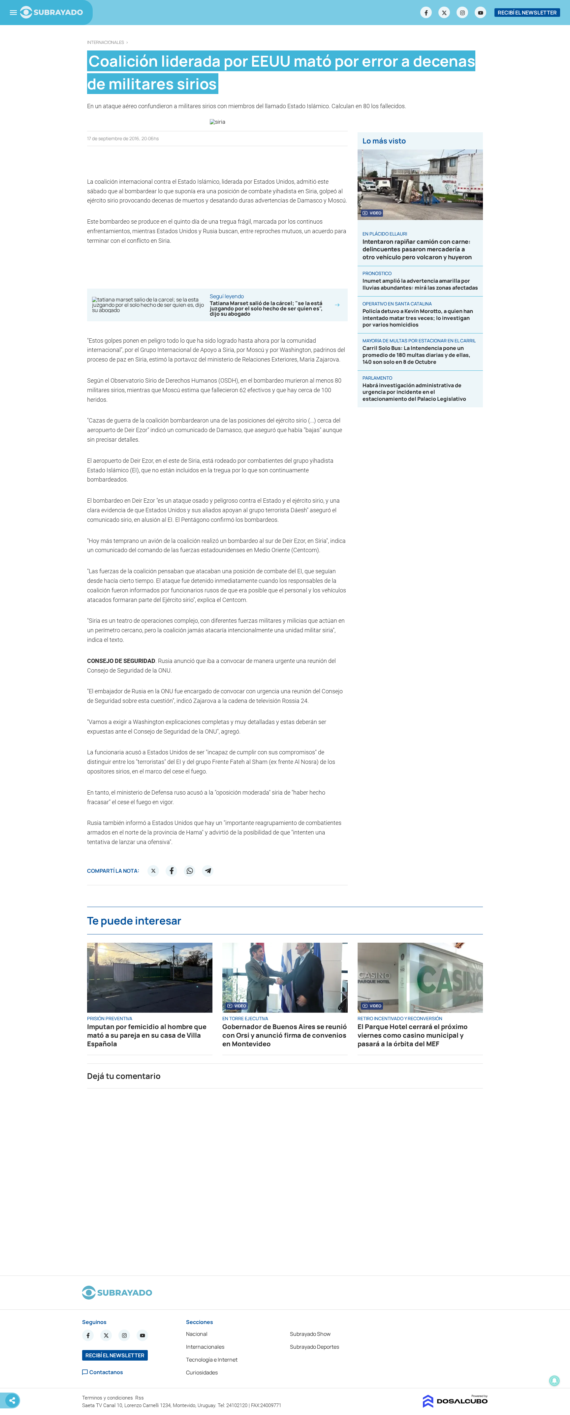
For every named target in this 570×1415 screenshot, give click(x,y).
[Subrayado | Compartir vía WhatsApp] (190, 871)
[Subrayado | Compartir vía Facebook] (171, 871)
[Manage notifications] (554, 1380)
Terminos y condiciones (108, 1398)
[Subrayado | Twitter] (444, 13)
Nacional (196, 1333)
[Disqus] (285, 1179)
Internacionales (105, 42)
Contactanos (106, 1372)
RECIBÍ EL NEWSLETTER (527, 12)
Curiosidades (202, 1372)
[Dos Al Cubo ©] (455, 1405)
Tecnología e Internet (212, 1359)
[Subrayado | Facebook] (426, 13)
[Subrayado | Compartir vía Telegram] (208, 871)
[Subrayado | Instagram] (462, 13)
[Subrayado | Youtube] (480, 13)
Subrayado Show (310, 1333)
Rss (140, 1398)
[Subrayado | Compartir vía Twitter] (153, 871)
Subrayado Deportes (314, 1346)
